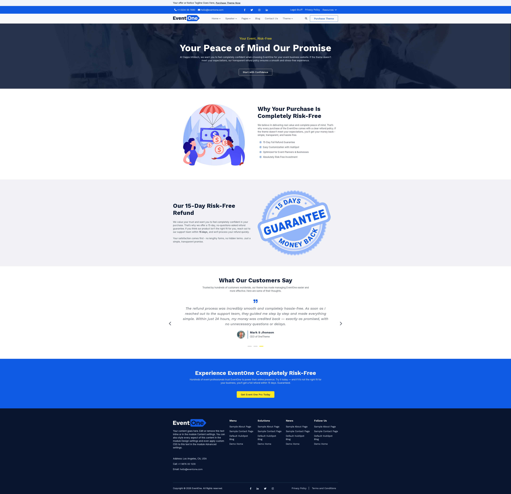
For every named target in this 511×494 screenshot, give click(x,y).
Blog (257, 18)
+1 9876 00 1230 (187, 464)
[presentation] (170, 324)
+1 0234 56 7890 (186, 10)
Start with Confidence (255, 72)
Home (215, 18)
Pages (245, 18)
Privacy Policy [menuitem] (312, 9)
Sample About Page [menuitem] (240, 426)
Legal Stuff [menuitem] (296, 9)
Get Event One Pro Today (255, 394)
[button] (307, 18)
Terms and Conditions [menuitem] (324, 488)
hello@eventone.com (212, 10)
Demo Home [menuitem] (236, 444)
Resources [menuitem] (328, 10)
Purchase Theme (324, 18)
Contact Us (271, 18)
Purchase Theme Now (228, 3)
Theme (287, 18)
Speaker (230, 18)
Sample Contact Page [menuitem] (241, 431)
